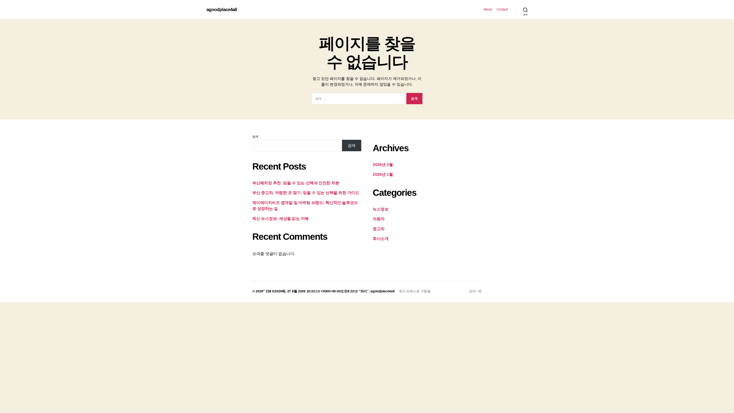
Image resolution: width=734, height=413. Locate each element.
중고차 (379, 229)
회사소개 (381, 238)
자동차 (379, 219)
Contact (502, 9)
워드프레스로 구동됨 (414, 291)
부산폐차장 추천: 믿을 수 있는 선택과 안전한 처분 (295, 183)
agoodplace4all (221, 9)
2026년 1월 (383, 174)
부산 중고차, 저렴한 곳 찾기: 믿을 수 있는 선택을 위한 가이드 (305, 192)
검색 (255, 136)
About (487, 9)
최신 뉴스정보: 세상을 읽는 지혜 (280, 218)
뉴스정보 (381, 209)
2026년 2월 (383, 164)
